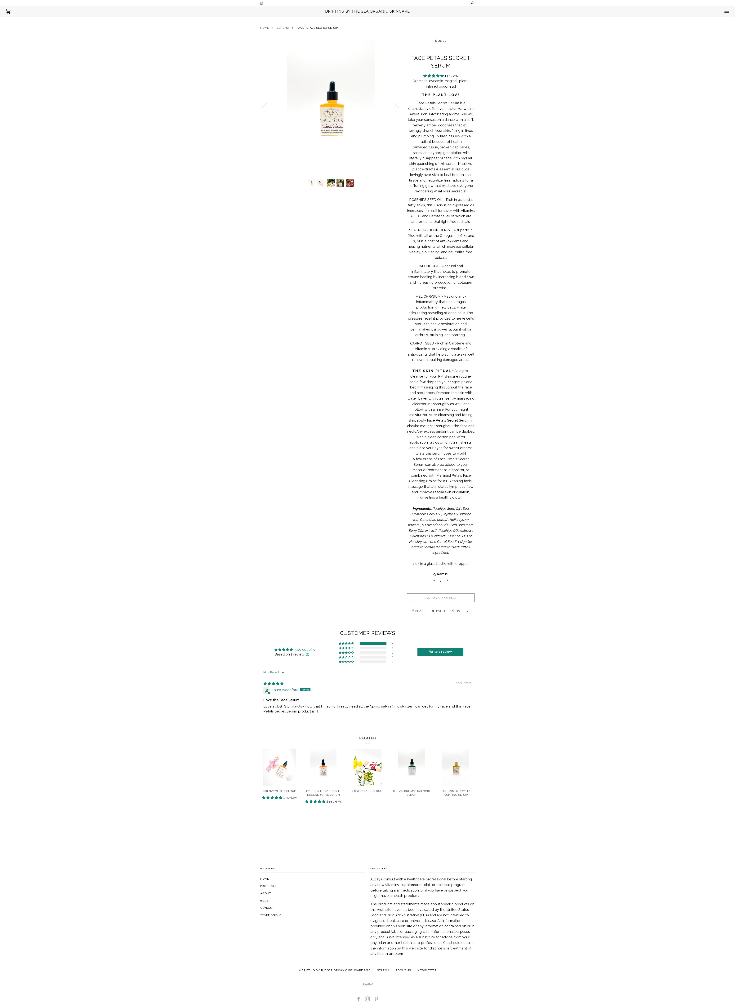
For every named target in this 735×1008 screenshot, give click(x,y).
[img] (273, 683)
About (265, 893)
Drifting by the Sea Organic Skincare (367, 11)
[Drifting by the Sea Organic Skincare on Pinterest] (376, 1000)
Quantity (440, 574)
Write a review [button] (440, 652)
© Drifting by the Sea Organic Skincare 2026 (334, 970)
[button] (434, 76)
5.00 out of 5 (305, 649)
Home (264, 27)
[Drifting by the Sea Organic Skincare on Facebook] (358, 1000)
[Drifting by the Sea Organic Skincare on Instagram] (367, 1000)
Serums (283, 27)
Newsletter (427, 970)
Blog (264, 900)
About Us (403, 970)
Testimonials (270, 915)
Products (268, 886)
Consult (267, 907)
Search (383, 970)
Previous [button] (266, 107)
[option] (330, 107)
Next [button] (394, 107)
